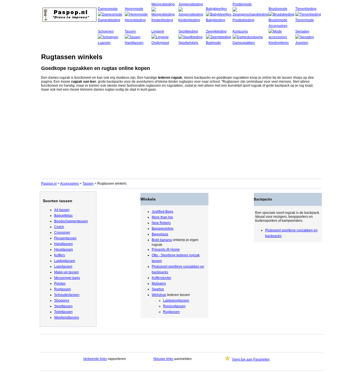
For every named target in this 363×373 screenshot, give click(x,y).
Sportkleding (188, 31)
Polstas (60, 283)
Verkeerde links (95, 359)
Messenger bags (67, 278)
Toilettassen (63, 312)
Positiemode (242, 4)
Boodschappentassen (71, 221)
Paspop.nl (49, 184)
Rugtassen (62, 289)
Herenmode (134, 9)
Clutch (59, 227)
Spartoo (158, 289)
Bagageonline (163, 229)
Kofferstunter (161, 278)
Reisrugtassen (174, 306)
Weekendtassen (66, 317)
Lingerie (157, 31)
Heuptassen (63, 249)
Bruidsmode (278, 9)
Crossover (62, 233)
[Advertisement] (181, 136)
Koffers (59, 255)
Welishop (159, 295)
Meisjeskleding (163, 4)
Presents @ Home (166, 249)
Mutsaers (159, 283)
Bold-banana (162, 240)
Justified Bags (162, 212)
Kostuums (240, 31)
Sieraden (302, 31)
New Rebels (161, 223)
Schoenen (106, 31)
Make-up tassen (66, 272)
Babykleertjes (216, 9)
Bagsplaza (160, 234)
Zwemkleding (216, 31)
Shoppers (61, 300)
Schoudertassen (66, 295)
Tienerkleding (305, 9)
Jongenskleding (190, 4)
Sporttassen (63, 306)
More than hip (162, 217)
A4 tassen (61, 210)
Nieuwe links (163, 359)
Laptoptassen (64, 261)
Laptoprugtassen (176, 300)
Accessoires (278, 26)
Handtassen (63, 244)
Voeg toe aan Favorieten (251, 359)
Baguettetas (63, 216)
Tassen (130, 31)
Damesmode (108, 9)
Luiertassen (63, 266)
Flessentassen (65, 238)
